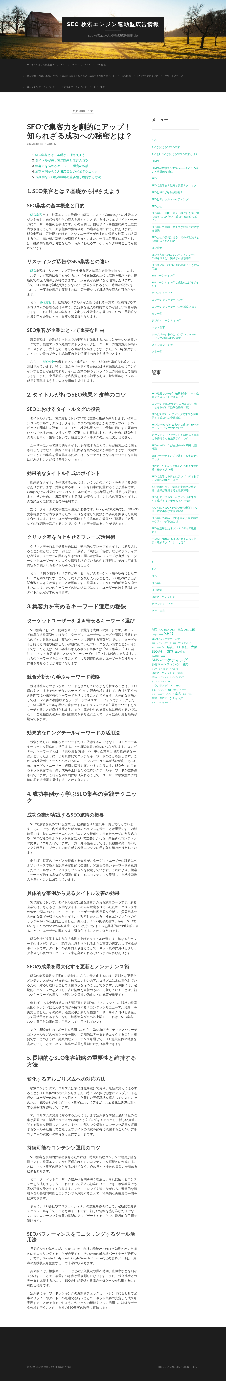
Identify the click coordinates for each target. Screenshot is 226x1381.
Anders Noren (179, 1367)
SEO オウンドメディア (162, 643)
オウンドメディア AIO (161, 681)
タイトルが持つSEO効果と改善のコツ (61, 160)
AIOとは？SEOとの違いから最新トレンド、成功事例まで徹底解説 (175, 509)
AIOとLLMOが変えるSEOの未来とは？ (175, 154)
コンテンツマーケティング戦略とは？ (174, 306)
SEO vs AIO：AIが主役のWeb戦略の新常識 (174, 447)
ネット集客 (99, 86)
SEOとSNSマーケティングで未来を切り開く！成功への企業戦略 (175, 415)
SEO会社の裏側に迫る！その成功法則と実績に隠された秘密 (175, 239)
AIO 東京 (176, 629)
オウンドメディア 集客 (162, 690)
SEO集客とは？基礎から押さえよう (60, 155)
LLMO (75, 64)
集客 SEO (187, 694)
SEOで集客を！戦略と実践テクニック (174, 185)
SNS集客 (45, 302)
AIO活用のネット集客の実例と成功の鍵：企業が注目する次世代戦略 (174, 488)
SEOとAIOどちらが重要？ (40, 64)
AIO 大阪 (189, 629)
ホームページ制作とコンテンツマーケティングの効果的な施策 (174, 336)
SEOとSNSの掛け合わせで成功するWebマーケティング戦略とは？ (175, 426)
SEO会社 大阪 (186, 647)
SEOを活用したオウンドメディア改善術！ (174, 530)
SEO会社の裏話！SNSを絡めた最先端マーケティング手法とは (175, 519)
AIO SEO (164, 629)
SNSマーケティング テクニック (165, 669)
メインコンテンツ (162, 344)
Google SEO (157, 635)
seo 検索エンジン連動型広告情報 (113, 24)
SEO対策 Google (159, 656)
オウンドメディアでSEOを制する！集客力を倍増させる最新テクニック (175, 436)
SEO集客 (36, 215)
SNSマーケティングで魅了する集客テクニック (175, 457)
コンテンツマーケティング (41, 86)
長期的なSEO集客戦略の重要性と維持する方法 (68, 177)
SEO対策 (126, 75)
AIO (63, 64)
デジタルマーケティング (74, 86)
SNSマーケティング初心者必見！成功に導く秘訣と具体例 (175, 467)
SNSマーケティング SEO (170, 664)
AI (153, 562)
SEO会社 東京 (162, 651)
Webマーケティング (160, 677)
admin (51, 144)
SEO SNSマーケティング (166, 638)
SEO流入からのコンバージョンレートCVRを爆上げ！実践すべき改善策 (174, 256)
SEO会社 (101, 64)
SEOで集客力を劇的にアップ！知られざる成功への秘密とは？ (80, 131)
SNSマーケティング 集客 (167, 672)
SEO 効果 (156, 647)
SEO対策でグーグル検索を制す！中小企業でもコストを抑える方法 (175, 395)
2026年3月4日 (35, 144)
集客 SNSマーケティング (167, 698)
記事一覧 (157, 351)
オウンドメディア (174, 75)
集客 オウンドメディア (162, 702)
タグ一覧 (157, 313)
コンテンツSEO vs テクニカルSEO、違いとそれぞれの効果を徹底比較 (174, 405)
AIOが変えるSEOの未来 (166, 147)
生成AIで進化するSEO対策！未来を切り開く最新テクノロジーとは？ (175, 540)
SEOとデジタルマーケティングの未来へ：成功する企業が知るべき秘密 (174, 498)
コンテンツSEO (179, 690)
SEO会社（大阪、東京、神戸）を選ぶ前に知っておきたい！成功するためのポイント (71, 75)
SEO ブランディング (182, 643)
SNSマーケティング (147, 75)
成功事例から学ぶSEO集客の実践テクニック (66, 171)
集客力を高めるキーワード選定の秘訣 (62, 166)
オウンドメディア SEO (166, 685)
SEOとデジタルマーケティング (170, 199)
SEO (87, 64)
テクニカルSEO (158, 694)
